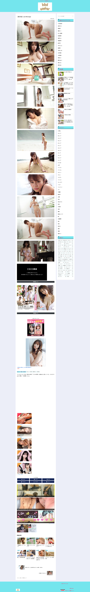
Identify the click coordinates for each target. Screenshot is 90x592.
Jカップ (59, 155)
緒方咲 (59, 43)
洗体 (59, 209)
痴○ (58, 216)
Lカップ (59, 160)
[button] (72, 16)
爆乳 (59, 211)
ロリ (59, 189)
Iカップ (19, 371)
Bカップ (59, 135)
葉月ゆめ (59, 65)
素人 (59, 221)
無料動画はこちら (35, 281)
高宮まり (59, 57)
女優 (59, 196)
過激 (59, 231)
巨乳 (21, 371)
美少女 (59, 226)
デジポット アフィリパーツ (51, 523)
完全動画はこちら (35, 313)
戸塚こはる (60, 50)
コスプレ (59, 177)
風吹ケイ (59, 30)
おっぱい (59, 162)
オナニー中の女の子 (20, 424)
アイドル (59, 167)
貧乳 (59, 228)
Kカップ (59, 157)
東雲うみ (59, 38)
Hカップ (59, 150)
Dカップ (59, 140)
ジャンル (59, 179)
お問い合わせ (72, 588)
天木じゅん (60, 45)
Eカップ (59, 143)
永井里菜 (59, 52)
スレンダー (60, 182)
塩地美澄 (59, 35)
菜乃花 (25, 371)
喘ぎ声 (59, 194)
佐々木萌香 (60, 33)
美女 (59, 223)
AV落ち (59, 130)
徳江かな (59, 62)
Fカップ (59, 145)
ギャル (59, 174)
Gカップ (59, 148)
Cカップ (59, 138)
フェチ (59, 184)
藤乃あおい (60, 60)
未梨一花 (59, 26)
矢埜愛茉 (59, 218)
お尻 (59, 165)
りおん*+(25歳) (19, 449)
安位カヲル (60, 201)
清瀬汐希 (59, 40)
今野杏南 (59, 55)
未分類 (59, 206)
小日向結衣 (60, 23)
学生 (59, 199)
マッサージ (60, 187)
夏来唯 (59, 28)
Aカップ (59, 133)
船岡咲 (59, 48)
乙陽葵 (59, 192)
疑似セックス (60, 214)
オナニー (59, 172)
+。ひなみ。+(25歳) (20, 474)
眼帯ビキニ (34, 371)
